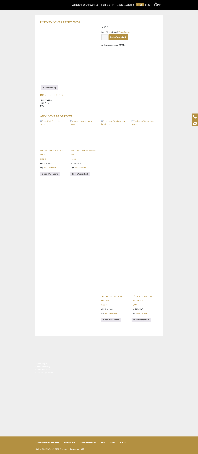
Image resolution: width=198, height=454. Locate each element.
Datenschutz (74, 449)
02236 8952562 (42, 369)
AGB (82, 449)
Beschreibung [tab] (49, 87)
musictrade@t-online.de (45, 372)
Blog (147, 5)
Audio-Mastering (126, 5)
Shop (139, 5)
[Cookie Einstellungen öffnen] (5, 449)
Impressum (64, 449)
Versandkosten (124, 32)
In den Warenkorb (118, 37)
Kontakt (157, 5)
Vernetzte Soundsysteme (85, 5)
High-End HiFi (107, 5)
